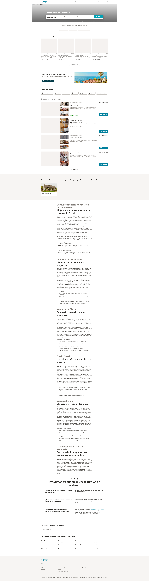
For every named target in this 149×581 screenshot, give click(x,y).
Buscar (98, 16)
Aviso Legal (75, 577)
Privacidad (90, 577)
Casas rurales (77, 21)
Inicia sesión (97, 1)
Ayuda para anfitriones (62, 567)
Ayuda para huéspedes (62, 565)
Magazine (43, 569)
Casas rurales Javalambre (98, 21)
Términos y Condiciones (82, 577)
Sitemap (104, 577)
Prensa (59, 569)
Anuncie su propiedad (88, 1)
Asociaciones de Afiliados (63, 571)
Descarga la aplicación (97, 565)
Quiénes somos (44, 567)
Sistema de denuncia (74, 578)
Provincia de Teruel (88, 21)
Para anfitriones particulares (81, 565)
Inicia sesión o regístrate (48, 80)
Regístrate (103, 1)
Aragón (82, 21)
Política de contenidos (97, 577)
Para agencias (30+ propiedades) (82, 567)
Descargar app (79, 1)
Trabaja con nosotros (45, 565)
